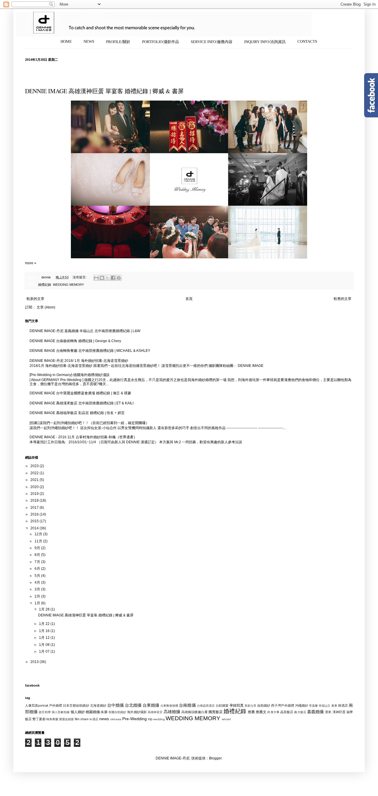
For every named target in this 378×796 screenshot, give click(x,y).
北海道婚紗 (98, 705)
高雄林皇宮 (155, 712)
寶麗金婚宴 (66, 719)
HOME (66, 41)
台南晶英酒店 (206, 705)
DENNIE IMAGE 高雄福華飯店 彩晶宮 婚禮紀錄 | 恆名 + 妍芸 (77, 413)
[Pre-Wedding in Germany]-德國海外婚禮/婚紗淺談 (70, 375)
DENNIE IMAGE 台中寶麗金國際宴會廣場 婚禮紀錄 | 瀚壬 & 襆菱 (80, 393)
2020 (35, 487)
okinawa (115, 719)
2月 (38, 596)
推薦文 (261, 712)
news (104, 718)
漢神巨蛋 (339, 712)
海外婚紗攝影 (137, 712)
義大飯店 (300, 712)
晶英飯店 (286, 712)
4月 (38, 582)
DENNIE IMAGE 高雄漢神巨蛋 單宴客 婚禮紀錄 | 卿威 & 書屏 (104, 91)
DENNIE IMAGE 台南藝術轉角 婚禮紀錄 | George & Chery (75, 341)
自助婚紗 (263, 705)
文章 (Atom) (46, 307)
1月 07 (44, 651)
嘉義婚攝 (315, 711)
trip (150, 719)
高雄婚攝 (172, 711)
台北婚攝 (133, 705)
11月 (39, 541)
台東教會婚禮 (169, 705)
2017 (35, 507)
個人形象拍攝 (61, 712)
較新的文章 (35, 299)
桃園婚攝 (93, 712)
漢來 (328, 712)
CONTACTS (307, 41)
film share (82, 719)
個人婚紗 (78, 712)
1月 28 (44, 609)
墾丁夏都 (38, 719)
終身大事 (273, 712)
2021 (35, 480)
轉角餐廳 (52, 719)
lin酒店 (93, 719)
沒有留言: (80, 277)
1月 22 (44, 624)
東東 (334, 705)
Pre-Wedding (134, 718)
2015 (35, 521)
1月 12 (44, 638)
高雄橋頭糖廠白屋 (194, 712)
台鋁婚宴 (222, 705)
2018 (35, 500)
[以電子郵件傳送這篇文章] (96, 278)
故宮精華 (44, 712)
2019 (35, 494)
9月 (38, 548)
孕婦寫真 (236, 705)
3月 (38, 589)
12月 (39, 534)
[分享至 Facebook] (113, 278)
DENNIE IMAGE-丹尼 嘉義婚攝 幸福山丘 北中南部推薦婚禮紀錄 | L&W (85, 331)
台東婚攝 (151, 705)
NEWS (89, 41)
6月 (38, 569)
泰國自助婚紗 (117, 712)
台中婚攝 (115, 705)
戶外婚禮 (55, 705)
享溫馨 (313, 705)
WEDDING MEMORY (68, 284)
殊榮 (104, 712)
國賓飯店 (215, 712)
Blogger (215, 758)
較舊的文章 (342, 299)
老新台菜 (250, 705)
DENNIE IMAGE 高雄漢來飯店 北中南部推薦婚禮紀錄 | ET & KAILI (81, 403)
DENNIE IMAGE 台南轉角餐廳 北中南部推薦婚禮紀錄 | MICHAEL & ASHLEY (90, 351)
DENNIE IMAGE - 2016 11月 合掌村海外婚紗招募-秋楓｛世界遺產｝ (83, 437)
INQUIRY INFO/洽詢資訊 (265, 42)
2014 (35, 528)
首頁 (189, 299)
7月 (38, 562)
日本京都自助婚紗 (76, 705)
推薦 (251, 712)
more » (30, 263)
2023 (35, 466)
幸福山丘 (324, 705)
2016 (35, 514)
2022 (35, 473)
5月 (38, 576)
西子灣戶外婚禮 (282, 705)
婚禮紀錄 (44, 284)
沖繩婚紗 (301, 705)
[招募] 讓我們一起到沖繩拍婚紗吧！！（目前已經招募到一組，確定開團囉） (89, 423)
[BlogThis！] (102, 278)
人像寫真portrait (36, 705)
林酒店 (343, 705)
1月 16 (44, 631)
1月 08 (44, 645)
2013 (35, 662)
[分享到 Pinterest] (119, 278)
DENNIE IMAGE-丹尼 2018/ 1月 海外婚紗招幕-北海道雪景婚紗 (79, 361)
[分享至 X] (107, 278)
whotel (226, 719)
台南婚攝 (187, 705)
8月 (38, 555)
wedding (159, 719)
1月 (38, 603)
